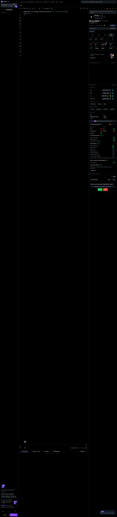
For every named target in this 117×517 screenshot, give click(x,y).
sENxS (81, 460)
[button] (28, 454)
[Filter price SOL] (45, 454)
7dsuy (81, 490)
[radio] (109, 180)
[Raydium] (94, 8)
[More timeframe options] (115, 35)
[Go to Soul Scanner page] (97, 143)
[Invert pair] (102, 15)
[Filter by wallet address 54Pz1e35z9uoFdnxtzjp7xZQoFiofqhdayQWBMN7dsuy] (84, 490)
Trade (112, 25)
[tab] (24, 451)
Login (4, 515)
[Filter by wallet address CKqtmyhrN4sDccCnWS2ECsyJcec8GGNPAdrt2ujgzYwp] (84, 457)
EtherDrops (93, 104)
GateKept (112, 109)
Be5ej (81, 466)
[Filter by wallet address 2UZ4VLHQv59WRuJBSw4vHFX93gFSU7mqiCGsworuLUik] (84, 472)
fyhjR (82, 478)
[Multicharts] (3, 511)
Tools (60, 2)
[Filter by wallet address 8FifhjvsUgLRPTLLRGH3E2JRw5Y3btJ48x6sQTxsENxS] (84, 460)
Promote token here (94, 62)
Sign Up (13, 514)
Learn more (113, 28)
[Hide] (114, 124)
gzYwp (81, 457)
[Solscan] (113, 90)
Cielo (105, 104)
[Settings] (15, 511)
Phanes (100, 104)
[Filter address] (84, 454)
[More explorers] (115, 90)
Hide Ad (113, 62)
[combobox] (98, 1)
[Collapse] (16, 1)
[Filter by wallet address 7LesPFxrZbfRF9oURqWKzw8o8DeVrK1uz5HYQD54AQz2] (84, 469)
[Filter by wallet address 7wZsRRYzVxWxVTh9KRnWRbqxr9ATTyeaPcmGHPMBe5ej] (84, 466)
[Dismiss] (16, 4)
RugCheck (98, 109)
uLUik (81, 472)
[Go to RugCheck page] (105, 160)
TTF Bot (92, 109)
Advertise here (92, 85)
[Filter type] (36, 454)
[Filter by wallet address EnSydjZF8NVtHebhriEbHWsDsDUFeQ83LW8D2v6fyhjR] (84, 478)
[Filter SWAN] (63, 454)
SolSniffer (105, 109)
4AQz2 (81, 469)
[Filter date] (30, 454)
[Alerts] (9, 511)
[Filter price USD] (55, 454)
